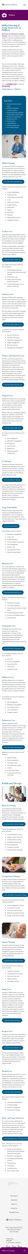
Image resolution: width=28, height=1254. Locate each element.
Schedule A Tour (14, 1212)
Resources (14, 1200)
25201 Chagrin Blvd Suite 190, (14, 1227)
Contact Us (14, 1208)
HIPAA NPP (9, 1240)
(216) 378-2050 (14, 1232)
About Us (14, 1204)
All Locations (14, 1196)
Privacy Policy (9, 1239)
